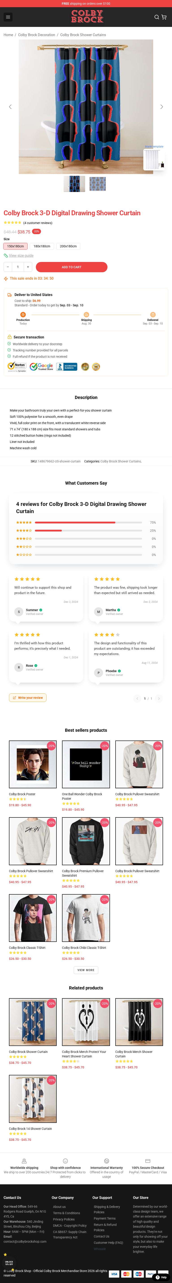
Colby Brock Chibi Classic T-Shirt (84, 948)
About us (59, 1207)
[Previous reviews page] (137, 699)
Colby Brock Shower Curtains (83, 35)
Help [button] (164, 1277)
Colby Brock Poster (22, 794)
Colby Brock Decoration (36, 35)
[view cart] (164, 17)
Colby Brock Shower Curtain (28, 1052)
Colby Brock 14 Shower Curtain (30, 1129)
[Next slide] (161, 106)
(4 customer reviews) (37, 223)
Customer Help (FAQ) (108, 1242)
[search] (156, 17)
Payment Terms (105, 1218)
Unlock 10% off (9, 1263)
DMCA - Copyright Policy (70, 1225)
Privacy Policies (64, 1219)
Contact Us (101, 1236)
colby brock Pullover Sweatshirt (137, 794)
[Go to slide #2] (97, 184)
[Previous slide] (10, 106)
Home (8, 35)
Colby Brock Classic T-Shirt (27, 948)
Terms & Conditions (66, 1213)
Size (7, 239)
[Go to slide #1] (74, 184)
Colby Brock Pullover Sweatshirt (137, 871)
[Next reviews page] (159, 699)
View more (86, 970)
